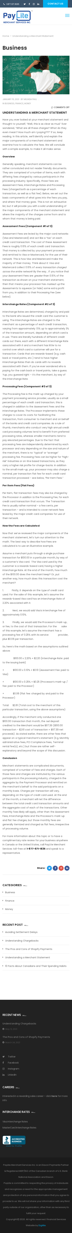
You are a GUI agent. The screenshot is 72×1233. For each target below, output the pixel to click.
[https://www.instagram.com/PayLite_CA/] (33, 4)
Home (6, 36)
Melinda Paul (30, 99)
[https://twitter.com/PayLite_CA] (24, 4)
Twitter (12, 1056)
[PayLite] (16, 17)
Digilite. (42, 1225)
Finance (19, 103)
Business (9, 103)
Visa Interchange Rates (15, 1121)
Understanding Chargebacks (22, 941)
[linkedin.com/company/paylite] (38, 4)
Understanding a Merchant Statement (27, 957)
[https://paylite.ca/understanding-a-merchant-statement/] (61, 868)
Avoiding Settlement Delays (21, 932)
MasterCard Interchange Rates (19, 1127)
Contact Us (55, 3)
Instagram (13, 1068)
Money (27, 103)
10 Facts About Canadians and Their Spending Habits (35, 966)
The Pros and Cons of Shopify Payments (28, 949)
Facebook (13, 1062)
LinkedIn (12, 1074)
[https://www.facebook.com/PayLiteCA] (29, 4)
